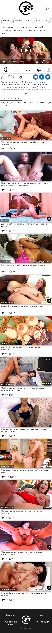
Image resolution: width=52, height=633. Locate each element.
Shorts (29, 20)
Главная (7, 20)
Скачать (37, 62)
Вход (41, 615)
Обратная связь (11, 623)
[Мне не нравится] (20, 77)
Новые (18, 20)
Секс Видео (42, 20)
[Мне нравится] (2, 77)
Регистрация (41, 621)
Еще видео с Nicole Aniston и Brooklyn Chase (26, 104)
